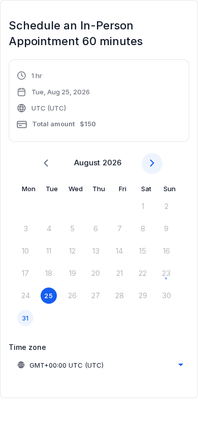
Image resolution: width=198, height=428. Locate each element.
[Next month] (152, 163)
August (87, 162)
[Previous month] (46, 163)
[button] (56, 101)
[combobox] (100, 365)
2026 (112, 162)
